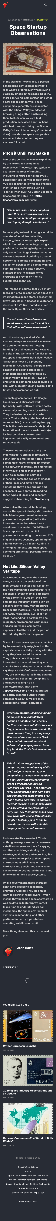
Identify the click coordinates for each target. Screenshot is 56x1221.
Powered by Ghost (28, 1201)
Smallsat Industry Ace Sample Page (28, 1192)
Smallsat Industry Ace (28, 1188)
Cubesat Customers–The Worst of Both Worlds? (28, 1140)
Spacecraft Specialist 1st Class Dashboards (28, 1175)
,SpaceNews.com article (19, 690)
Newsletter (42, 20)
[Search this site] (45, 5)
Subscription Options (28, 1167)
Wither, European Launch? (19, 1046)
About (28, 1171)
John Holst (25, 948)
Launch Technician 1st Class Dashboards (28, 1179)
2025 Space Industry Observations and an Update (28, 1092)
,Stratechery (41, 499)
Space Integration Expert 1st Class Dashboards (28, 1184)
